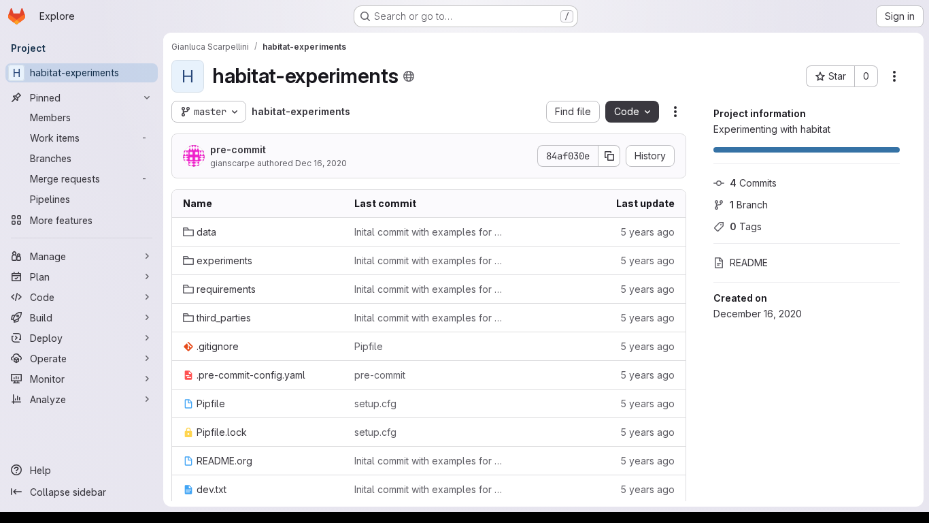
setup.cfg (375, 403)
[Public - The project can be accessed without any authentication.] (408, 76)
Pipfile (368, 346)
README (749, 262)
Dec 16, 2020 (321, 163)
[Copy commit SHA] (609, 156)
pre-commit (238, 149)
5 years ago (647, 232)
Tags (746, 226)
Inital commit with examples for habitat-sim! (429, 232)
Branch (749, 204)
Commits (753, 183)
